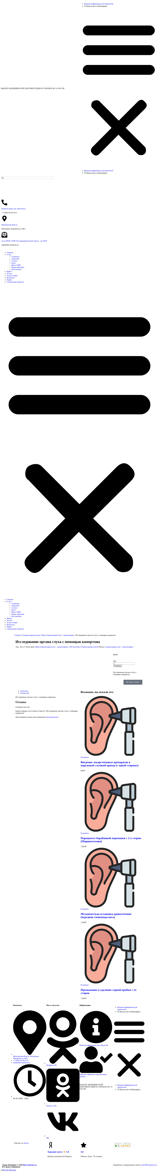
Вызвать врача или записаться (13, 209)
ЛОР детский (74, 647)
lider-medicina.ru (30, 1165)
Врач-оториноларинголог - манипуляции (58, 635)
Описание (24, 691)
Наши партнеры (17, 267)
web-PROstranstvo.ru (149, 1165)
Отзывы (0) (24, 693)
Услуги (9, 274)
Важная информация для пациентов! (98, 4)
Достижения (16, 269)
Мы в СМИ (15, 265)
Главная (10, 252)
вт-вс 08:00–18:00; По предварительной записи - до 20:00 (24, 241)
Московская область (9, 225)
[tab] (49, 691)
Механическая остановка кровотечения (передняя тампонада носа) (106, 915)
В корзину (117, 666)
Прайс (9, 280)
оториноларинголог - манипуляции (119, 647)
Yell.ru (26, 1143)
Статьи (14, 261)
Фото (13, 263)
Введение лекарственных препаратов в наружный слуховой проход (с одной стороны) (110, 764)
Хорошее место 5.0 (58, 1152)
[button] (119, 88)
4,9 (82, 1152)
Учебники (15, 257)
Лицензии (15, 259)
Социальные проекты (15, 282)
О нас (9, 255)
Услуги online (12, 276)
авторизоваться (52, 717)
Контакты (11, 278)
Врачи (9, 271)
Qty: (115, 661)
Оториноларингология (31, 635)
